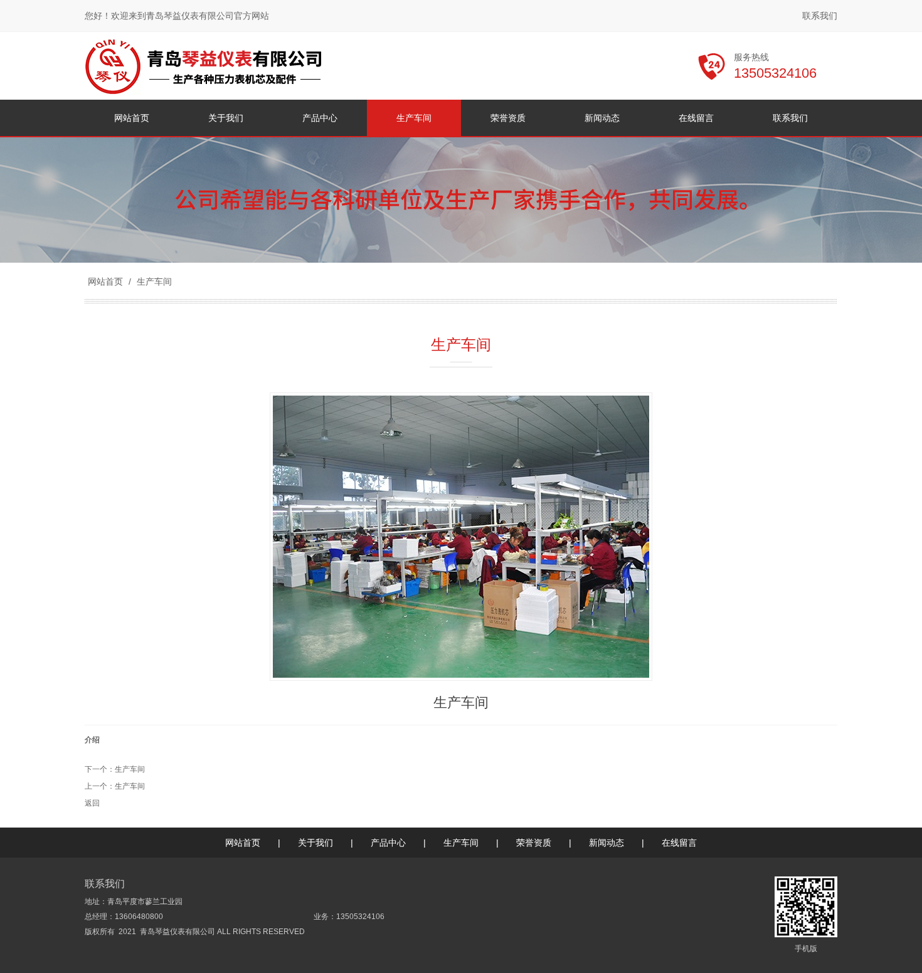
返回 (92, 803)
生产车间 (153, 281)
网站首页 (105, 281)
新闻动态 (606, 843)
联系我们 (819, 16)
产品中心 (388, 843)
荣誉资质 (533, 843)
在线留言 (679, 843)
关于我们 (315, 843)
